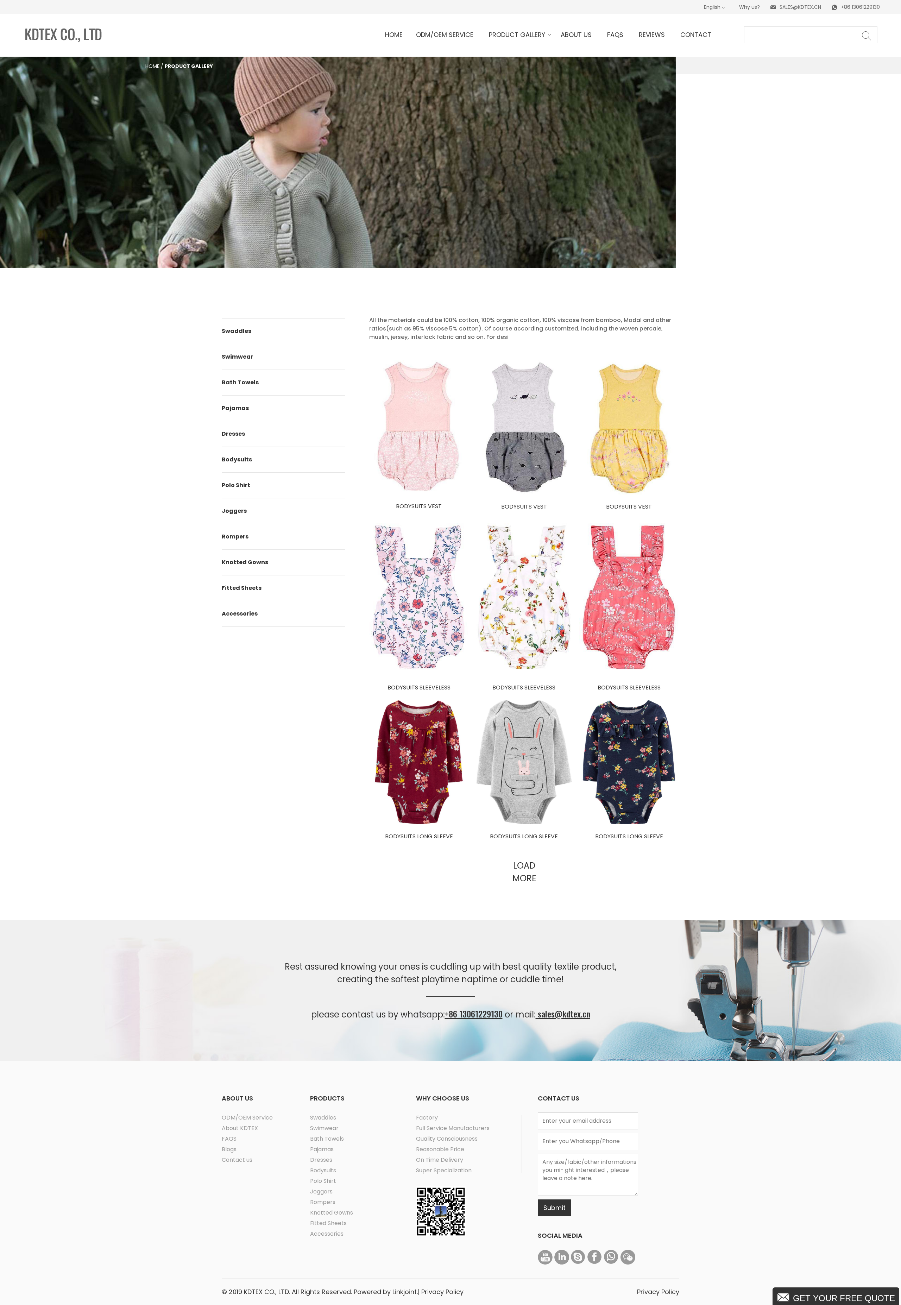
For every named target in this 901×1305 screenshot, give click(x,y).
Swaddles (236, 331)
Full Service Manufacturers (453, 1128)
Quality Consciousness (447, 1139)
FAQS (229, 1139)
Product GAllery (517, 34)
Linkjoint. (404, 1291)
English (712, 7)
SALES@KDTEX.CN (800, 7)
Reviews (652, 34)
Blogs (229, 1149)
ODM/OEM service (444, 34)
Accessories (240, 614)
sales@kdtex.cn (563, 1013)
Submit (554, 1207)
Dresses (233, 434)
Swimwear (237, 357)
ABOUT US (576, 34)
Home (152, 66)
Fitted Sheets (242, 588)
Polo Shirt (236, 485)
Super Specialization (444, 1170)
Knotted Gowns (245, 562)
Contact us (237, 1160)
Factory (427, 1118)
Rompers (235, 536)
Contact (695, 34)
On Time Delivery (439, 1160)
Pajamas (235, 408)
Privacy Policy (442, 1291)
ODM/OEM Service (247, 1118)
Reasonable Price (440, 1149)
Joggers (234, 511)
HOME (394, 34)
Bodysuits (237, 459)
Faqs (615, 34)
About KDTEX (240, 1128)
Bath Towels (240, 382)
